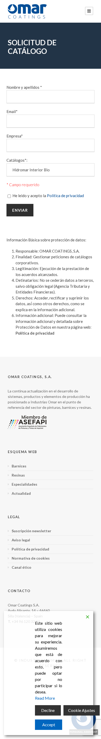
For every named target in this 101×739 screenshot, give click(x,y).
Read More (45, 698)
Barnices (19, 466)
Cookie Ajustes (81, 710)
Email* (12, 111)
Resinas (18, 475)
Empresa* (14, 136)
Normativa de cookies (31, 558)
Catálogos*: (16, 160)
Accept (48, 724)
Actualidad (21, 493)
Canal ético (21, 567)
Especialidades (24, 484)
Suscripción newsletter (31, 531)
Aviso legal (21, 540)
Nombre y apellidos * (24, 87)
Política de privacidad (65, 195)
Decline (48, 710)
